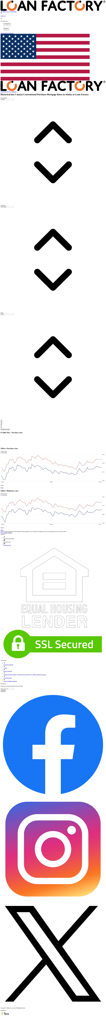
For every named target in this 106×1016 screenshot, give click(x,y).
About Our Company (8, 664)
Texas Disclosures (7, 678)
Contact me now (7, 545)
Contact (5, 668)
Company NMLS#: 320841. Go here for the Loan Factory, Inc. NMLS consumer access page (24, 674)
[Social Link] (53, 796)
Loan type (3, 205)
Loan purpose (4, 98)
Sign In (2, 33)
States (2, 312)
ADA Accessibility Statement (10, 681)
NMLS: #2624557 (7, 671)
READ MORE (4, 532)
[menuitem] (7, 24)
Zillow (2, 487)
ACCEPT (10, 532)
